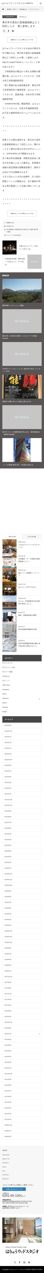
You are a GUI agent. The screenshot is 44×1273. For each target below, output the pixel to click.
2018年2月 (7, 965)
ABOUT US (6, 1159)
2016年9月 (7, 1011)
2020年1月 (7, 868)
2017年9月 (7, 982)
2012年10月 (8, 1022)
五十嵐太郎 (7, 158)
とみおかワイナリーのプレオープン (29, 546)
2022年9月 (7, 765)
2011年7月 (7, 1091)
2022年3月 (7, 782)
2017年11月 (8, 976)
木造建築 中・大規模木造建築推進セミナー (29, 560)
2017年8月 (7, 988)
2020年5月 (7, 857)
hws (12, 223)
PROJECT (5, 1163)
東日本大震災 (34, 140)
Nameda (5, 707)
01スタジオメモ (7, 663)
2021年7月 (7, 822)
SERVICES (6, 1155)
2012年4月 (7, 1051)
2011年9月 (7, 1079)
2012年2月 (7, 1062)
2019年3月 (7, 919)
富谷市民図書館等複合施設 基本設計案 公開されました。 (29, 644)
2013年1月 (7, 1016)
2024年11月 (8, 731)
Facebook (19, 1262)
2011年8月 (7, 1085)
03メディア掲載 (7, 672)
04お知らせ (23, 17)
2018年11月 (8, 937)
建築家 (12, 144)
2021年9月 (7, 811)
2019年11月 (8, 879)
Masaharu (5, 698)
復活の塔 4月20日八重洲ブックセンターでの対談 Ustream (19, 337)
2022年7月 (7, 771)
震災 (11, 167)
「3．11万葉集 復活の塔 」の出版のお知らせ (17, 465)
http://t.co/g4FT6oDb (12, 62)
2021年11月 (8, 805)
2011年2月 (7, 1119)
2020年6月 (7, 851)
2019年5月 (7, 914)
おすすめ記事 (32, 536)
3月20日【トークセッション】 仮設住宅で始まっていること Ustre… (21, 370)
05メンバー (6, 680)
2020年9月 (7, 845)
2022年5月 (7, 777)
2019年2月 (7, 925)
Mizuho (4, 703)
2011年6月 (7, 1096)
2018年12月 (8, 931)
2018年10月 (8, 942)
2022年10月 (8, 759)
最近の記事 (12, 536)
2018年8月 (7, 948)
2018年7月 (7, 954)
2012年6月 (7, 1039)
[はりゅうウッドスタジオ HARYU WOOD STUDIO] (22, 1252)
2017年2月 (7, 1005)
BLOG (4, 1167)
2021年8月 (7, 817)
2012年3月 (7, 1056)
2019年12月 (8, 874)
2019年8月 (7, 897)
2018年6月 (7, 959)
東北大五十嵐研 (28, 229)
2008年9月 (7, 1136)
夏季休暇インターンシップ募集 (13, 305)
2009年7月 (7, 1131)
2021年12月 (8, 799)
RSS (29, 1262)
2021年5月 (7, 834)
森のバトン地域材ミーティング (29, 574)
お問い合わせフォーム (14, 1189)
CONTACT (5, 1175)
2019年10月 (8, 885)
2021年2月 (7, 839)
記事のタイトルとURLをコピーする (22, 40)
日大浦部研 (9, 229)
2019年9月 (7, 891)
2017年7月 (7, 994)
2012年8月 (7, 1028)
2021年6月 (7, 828)
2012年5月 (7, 1045)
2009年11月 (8, 1125)
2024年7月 (7, 737)
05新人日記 (6, 685)
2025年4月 (7, 725)
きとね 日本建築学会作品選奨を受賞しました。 (29, 602)
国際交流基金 (29, 158)
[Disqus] (22, 501)
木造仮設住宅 (18, 229)
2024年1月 (7, 748)
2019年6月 (7, 908)
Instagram (24, 1262)
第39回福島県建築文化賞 (27, 629)
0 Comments (17, 235)
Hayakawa (5, 689)
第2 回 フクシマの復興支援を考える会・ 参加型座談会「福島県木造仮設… (21, 433)
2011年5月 (7, 1102)
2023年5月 (7, 754)
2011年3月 (7, 1114)
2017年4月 (7, 999)
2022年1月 (7, 794)
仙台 (6, 172)
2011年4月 (7, 1108)
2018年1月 (7, 971)
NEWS (4, 1150)
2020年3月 (7, 862)
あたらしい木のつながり (27, 587)
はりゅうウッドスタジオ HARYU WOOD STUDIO (27, 1269)
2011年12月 (8, 1074)
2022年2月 (7, 788)
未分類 (4, 711)
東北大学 (21, 149)
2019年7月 (7, 902)
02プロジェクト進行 (8, 667)
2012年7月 (7, 1034)
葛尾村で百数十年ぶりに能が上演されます (16, 401)
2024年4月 (7, 742)
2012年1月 (7, 1068)
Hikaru (4, 694)
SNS (3, 1171)
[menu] (40, 3)
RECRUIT (5, 1179)
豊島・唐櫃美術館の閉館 (27, 615)
